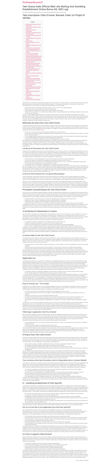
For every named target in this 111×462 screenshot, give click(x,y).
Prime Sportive (29, 85)
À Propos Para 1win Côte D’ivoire (33, 47)
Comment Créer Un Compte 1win (33, 99)
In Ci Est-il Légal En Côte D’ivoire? (33, 57)
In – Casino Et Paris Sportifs (32, 53)
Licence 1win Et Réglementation (33, 78)
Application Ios (29, 41)
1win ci (42, 129)
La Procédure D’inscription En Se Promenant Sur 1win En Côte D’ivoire (33, 70)
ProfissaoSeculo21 (33, 2)
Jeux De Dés (28, 93)
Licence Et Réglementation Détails (33, 86)
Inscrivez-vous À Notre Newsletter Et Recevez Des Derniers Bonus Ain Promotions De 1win (33, 60)
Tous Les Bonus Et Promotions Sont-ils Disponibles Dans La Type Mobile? (33, 51)
